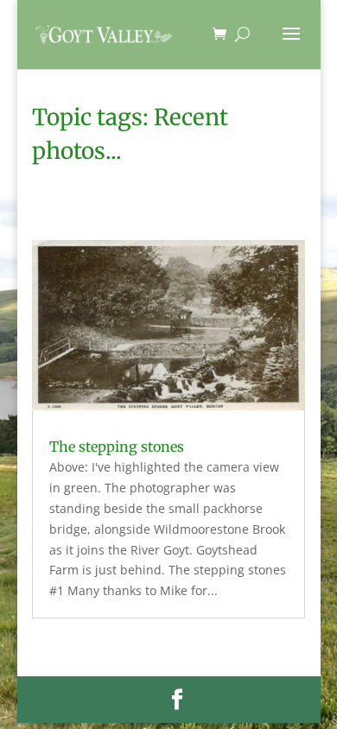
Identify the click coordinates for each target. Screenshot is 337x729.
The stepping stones (116, 446)
